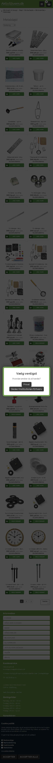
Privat (26, 384)
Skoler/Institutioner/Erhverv (26, 389)
